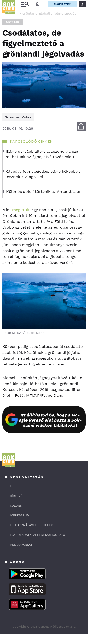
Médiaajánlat (21, 544)
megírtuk (20, 209)
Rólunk (16, 505)
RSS (13, 486)
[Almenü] (25, 4)
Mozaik (13, 22)
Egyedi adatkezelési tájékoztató (37, 535)
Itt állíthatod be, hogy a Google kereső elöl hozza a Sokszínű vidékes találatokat (50, 420)
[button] (82, 13)
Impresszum (19, 515)
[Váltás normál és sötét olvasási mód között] (37, 4)
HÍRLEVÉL (17, 495)
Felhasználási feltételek (31, 525)
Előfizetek (62, 4)
